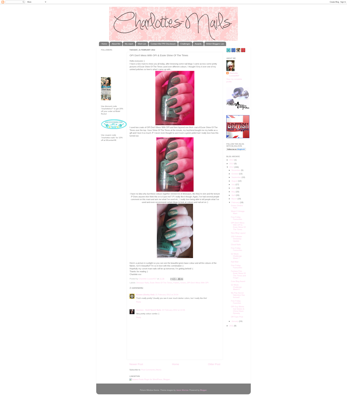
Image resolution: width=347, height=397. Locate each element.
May (234, 192)
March (234, 199)
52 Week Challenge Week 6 (236, 287)
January (235, 321)
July (233, 184)
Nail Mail (234, 262)
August (235, 181)
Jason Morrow (182, 390)
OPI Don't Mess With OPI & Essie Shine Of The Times (238, 226)
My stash (129, 44)
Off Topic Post (237, 317)
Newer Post (136, 364)
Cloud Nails (236, 245)
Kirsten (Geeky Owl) (145, 295)
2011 (231, 326)
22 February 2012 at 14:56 (173, 310)
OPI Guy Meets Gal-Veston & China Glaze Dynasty (237, 310)
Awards (198, 44)
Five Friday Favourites (236, 218)
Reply (138, 302)
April (234, 195)
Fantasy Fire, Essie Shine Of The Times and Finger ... (238, 274)
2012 (231, 167)
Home (104, 44)
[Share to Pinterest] (182, 279)
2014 (231, 160)
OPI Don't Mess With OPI (197, 283)
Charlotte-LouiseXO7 (234, 74)
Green (183, 283)
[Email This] (171, 279)
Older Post (214, 364)
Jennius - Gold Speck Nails (148, 310)
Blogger (203, 390)
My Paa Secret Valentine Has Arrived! (238, 295)
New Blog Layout (238, 233)
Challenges (185, 44)
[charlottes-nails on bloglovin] (236, 150)
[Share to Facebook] (179, 279)
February (236, 202)
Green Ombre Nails (237, 207)
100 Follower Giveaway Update (236, 239)
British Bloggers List (215, 44)
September (237, 177)
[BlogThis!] (174, 279)
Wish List (142, 44)
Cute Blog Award (238, 281)
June (234, 188)
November (236, 170)
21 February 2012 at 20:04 (166, 295)
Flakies (176, 283)
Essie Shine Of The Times (161, 283)
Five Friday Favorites (236, 302)
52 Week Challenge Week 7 (236, 256)
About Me (116, 44)
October (235, 174)
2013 (231, 164)
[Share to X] (176, 279)
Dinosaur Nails (142, 283)
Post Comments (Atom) (151, 370)
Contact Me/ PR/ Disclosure (163, 44)
